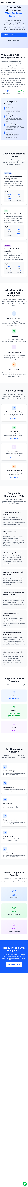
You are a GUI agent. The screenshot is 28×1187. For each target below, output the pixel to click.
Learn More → (14, 418)
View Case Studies (14, 40)
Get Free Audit (8, 35)
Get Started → (14, 457)
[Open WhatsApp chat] (25, 1184)
